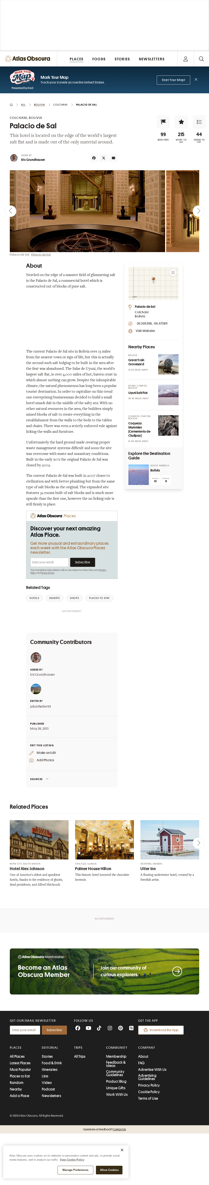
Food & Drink (52, 1063)
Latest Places (20, 1063)
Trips (78, 1047)
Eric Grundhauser (33, 159)
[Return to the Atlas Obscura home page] (28, 59)
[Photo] (168, 364)
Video (47, 1082)
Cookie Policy (149, 1092)
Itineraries (49, 1069)
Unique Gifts (115, 1088)
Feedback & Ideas (116, 1064)
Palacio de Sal (41, 254)
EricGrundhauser (42, 674)
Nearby (16, 1089)
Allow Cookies (109, 1169)
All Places (17, 1056)
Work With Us (117, 1094)
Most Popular (20, 1069)
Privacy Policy (149, 1085)
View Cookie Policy (72, 1159)
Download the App (164, 1030)
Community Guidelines (115, 1073)
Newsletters (51, 1095)
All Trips (80, 1056)
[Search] (201, 59)
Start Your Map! (173, 80)
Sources (36, 779)
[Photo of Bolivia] (138, 475)
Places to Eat (20, 1076)
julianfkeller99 (40, 706)
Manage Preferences (75, 1169)
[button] (163, 122)
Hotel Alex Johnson (27, 869)
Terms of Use (47, 573)
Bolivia (155, 470)
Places (16, 1047)
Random (17, 1082)
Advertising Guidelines (147, 1077)
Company (146, 1047)
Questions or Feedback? (104, 1129)
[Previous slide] (10, 211)
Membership (116, 1056)
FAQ (141, 1063)
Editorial (50, 1047)
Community (117, 1047)
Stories (47, 1056)
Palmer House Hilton (93, 869)
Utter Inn (148, 869)
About (143, 1056)
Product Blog (116, 1081)
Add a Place (19, 1095)
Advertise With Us (152, 1069)
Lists (45, 1076)
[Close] (122, 1150)
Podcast (48, 1089)
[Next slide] (198, 211)
